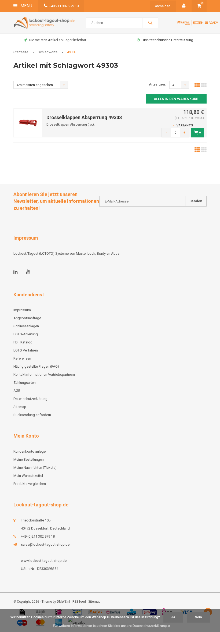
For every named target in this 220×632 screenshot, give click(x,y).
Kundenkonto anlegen (30, 451)
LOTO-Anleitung (25, 334)
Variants (185, 125)
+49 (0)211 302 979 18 (38, 536)
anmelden (162, 6)
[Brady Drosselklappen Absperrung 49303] (27, 122)
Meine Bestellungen (28, 459)
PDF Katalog (22, 342)
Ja (173, 617)
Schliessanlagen (26, 326)
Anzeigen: (157, 84)
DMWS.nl (63, 601)
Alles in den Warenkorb (176, 99)
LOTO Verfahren (25, 350)
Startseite (20, 52)
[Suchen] (150, 22)
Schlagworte (47, 52)
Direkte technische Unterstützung (167, 40)
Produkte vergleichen (29, 484)
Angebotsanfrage (27, 318)
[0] (199, 6)
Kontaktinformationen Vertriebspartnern (44, 374)
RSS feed (79, 601)
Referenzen (22, 358)
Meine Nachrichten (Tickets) (35, 468)
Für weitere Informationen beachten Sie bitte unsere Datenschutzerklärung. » (111, 626)
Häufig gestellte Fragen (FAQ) (36, 366)
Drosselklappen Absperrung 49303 (84, 117)
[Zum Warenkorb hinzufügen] (197, 132)
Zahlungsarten (24, 383)
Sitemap (19, 407)
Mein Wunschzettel (28, 476)
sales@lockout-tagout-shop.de (45, 544)
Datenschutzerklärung (30, 399)
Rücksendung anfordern (32, 415)
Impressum (22, 310)
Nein (198, 617)
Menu (25, 5)
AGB (16, 391)
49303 (71, 52)
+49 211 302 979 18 (64, 6)
